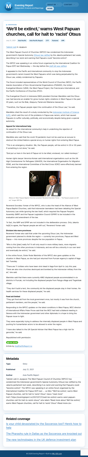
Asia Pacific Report (36, 40)
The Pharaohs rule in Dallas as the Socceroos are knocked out (44, 433)
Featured (55, 40)
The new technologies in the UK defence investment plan (41, 439)
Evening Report (24, 5)
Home (49, 8)
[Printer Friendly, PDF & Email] (12, 343)
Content (68, 5)
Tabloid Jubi (11, 47)
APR (62, 40)
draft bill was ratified (58, 66)
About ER (51, 5)
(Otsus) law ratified (42, 55)
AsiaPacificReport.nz (23, 346)
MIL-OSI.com (57, 454)
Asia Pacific (22, 40)
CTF (47, 40)
